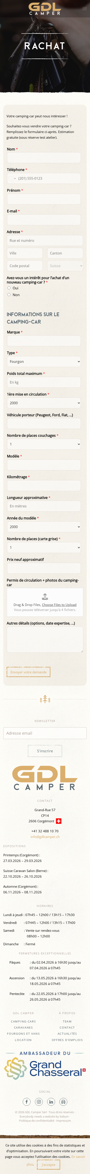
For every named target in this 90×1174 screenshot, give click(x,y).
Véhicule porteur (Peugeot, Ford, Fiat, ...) (40, 415)
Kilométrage (18, 477)
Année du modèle (23, 518)
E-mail (13, 211)
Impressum (63, 1121)
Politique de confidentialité (36, 1121)
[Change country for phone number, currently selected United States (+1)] (12, 178)
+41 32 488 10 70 (45, 831)
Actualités (67, 1034)
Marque (15, 332)
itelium (64, 1116)
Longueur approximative (28, 497)
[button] (84, 8)
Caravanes (23, 1027)
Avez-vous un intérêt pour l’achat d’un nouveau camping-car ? (38, 280)
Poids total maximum (26, 373)
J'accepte (48, 1164)
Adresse (15, 232)
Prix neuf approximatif (25, 559)
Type (12, 353)
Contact (67, 1027)
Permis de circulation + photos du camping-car (43, 582)
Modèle (14, 456)
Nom (12, 149)
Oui (15, 288)
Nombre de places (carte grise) (34, 539)
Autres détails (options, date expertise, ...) (41, 623)
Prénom (15, 190)
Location (23, 1040)
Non (16, 294)
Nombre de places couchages (33, 435)
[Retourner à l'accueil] (45, 8)
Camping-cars (23, 1021)
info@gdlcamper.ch (45, 836)
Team (67, 1021)
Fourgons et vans (23, 1034)
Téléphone (17, 169)
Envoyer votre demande (28, 672)
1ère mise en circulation (28, 394)
